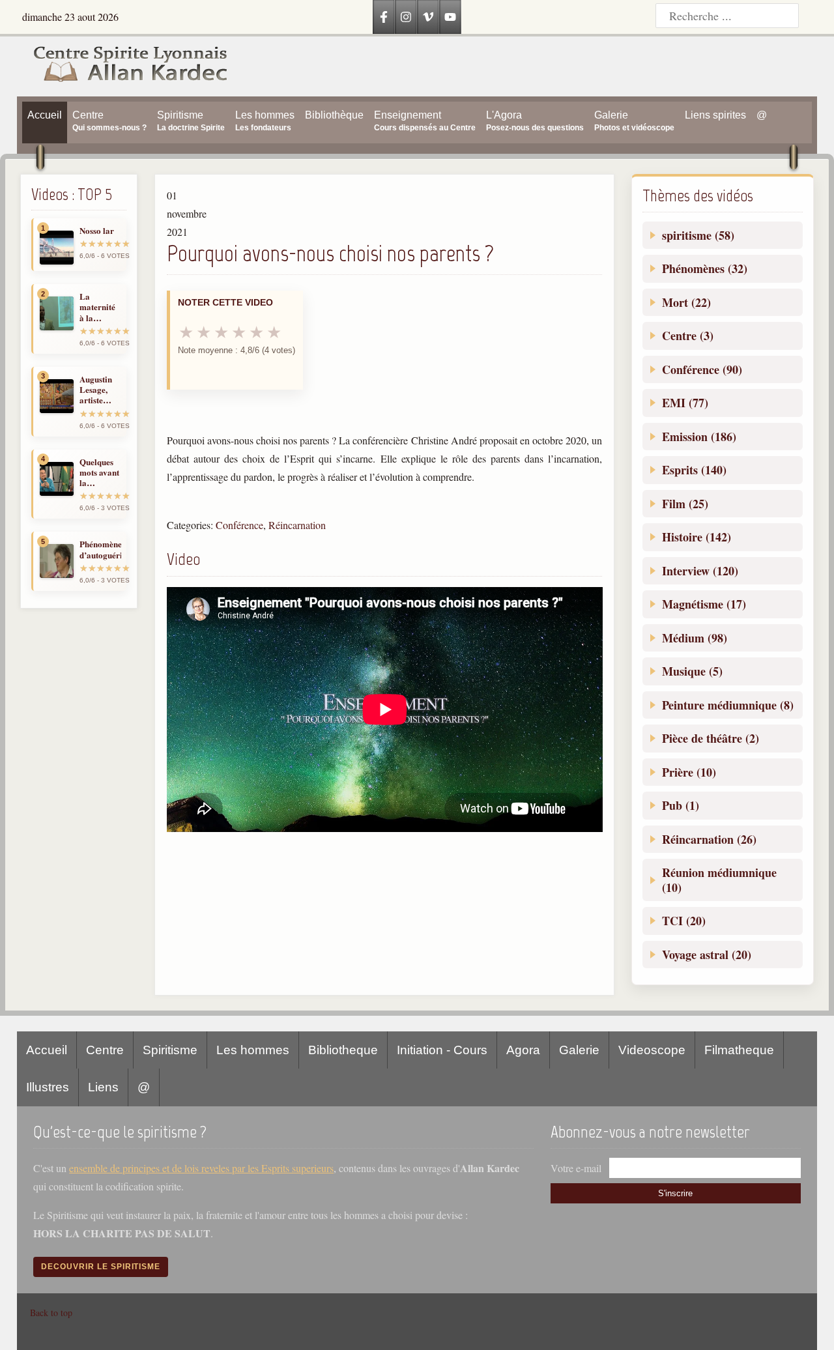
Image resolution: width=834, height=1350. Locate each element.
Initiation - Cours (442, 1050)
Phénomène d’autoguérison (100, 549)
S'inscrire (675, 1193)
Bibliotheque (343, 1050)
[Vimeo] (428, 17)
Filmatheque (739, 1050)
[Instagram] (406, 17)
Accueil (46, 1050)
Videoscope (651, 1050)
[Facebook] (384, 17)
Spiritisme (170, 1050)
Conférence (239, 525)
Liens (103, 1087)
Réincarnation (297, 525)
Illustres (47, 1087)
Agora (523, 1050)
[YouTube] (450, 17)
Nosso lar (96, 230)
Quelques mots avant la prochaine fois (99, 473)
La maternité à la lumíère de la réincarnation (100, 307)
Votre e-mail (576, 1168)
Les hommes (252, 1050)
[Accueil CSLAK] (123, 66)
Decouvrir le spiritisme (100, 1266)
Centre (105, 1050)
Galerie (579, 1050)
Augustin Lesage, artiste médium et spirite (98, 390)
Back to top (51, 1312)
